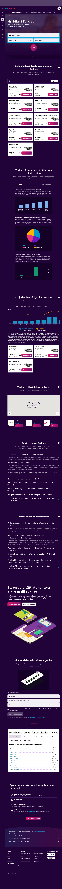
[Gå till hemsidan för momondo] (10, 8)
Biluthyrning (10, 15)
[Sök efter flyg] (3, 12)
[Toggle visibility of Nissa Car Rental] (38, 245)
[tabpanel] (33, 236)
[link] (26, 94)
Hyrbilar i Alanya (13, 762)
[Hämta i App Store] (51, 858)
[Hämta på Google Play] (51, 854)
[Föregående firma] (9, 413)
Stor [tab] (29, 306)
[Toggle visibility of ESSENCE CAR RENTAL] (39, 247)
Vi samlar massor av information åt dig (19, 838)
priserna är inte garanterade (39, 831)
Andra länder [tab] (50, 736)
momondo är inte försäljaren (17, 836)
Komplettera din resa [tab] (16, 740)
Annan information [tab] (46, 184)
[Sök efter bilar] (3, 19)
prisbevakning (32, 811)
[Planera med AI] (3, 25)
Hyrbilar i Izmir (13, 754)
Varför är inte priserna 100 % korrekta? (19, 841)
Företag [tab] (21, 184)
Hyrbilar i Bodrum (14, 758)
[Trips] (3, 29)
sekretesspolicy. (41, 717)
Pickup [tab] (45, 306)
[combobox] (14, 31)
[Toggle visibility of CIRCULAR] (26, 247)
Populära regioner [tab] (26, 736)
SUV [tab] (34, 306)
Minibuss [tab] (39, 306)
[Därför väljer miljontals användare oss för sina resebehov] (59, 517)
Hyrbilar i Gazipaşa (14, 767)
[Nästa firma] (57, 413)
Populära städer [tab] (15, 736)
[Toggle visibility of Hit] (24, 245)
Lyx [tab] (50, 306)
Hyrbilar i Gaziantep (14, 769)
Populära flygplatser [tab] (39, 736)
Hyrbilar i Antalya (14, 748)
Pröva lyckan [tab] (27, 740)
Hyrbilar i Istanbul (14, 750)
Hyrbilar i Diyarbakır (14, 765)
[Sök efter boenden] (3, 15)
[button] (2, 8)
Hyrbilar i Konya (13, 756)
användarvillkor (33, 717)
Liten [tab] (17, 306)
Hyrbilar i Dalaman (14, 760)
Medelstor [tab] (23, 306)
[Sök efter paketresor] (3, 22)
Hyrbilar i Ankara (13, 752)
